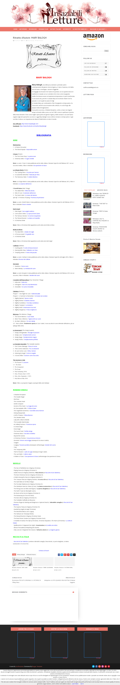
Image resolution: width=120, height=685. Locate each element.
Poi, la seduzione (34, 348)
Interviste (67, 29)
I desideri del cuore (34, 275)
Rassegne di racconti (97, 29)
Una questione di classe (40, 165)
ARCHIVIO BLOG (102, 190)
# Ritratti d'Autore (31, 554)
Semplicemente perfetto (31, 339)
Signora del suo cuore (35, 319)
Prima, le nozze (32, 346)
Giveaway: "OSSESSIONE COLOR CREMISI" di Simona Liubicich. (100, 229)
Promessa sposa (31, 424)
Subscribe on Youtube (91, 74)
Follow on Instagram (91, 67)
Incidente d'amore (29, 300)
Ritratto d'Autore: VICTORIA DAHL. (63, 567)
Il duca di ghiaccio (32, 310)
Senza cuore (24, 266)
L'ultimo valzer (27, 454)
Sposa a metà (29, 298)
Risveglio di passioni (33, 332)
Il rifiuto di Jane (32, 408)
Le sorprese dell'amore (25, 184)
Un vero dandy (31, 321)
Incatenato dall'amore (29, 193)
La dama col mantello (33, 218)
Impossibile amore (31, 149)
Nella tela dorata (29, 191)
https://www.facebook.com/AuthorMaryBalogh (33, 126)
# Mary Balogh (21, 554)
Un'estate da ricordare (41, 296)
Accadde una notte (51, 525)
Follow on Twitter (90, 70)
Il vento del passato (31, 252)
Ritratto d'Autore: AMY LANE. (20, 567)
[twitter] (93, 666)
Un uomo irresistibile (27, 287)
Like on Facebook (90, 63)
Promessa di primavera (37, 197)
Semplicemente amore (29, 335)
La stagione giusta (54, 530)
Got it (82, 684)
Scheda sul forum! (44, 550)
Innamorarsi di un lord (29, 307)
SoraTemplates (19, 666)
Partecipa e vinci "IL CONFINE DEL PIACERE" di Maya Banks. (100, 221)
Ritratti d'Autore (39, 40)
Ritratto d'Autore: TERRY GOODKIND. (43, 567)
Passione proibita (24, 445)
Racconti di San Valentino (52, 472)
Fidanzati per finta (34, 174)
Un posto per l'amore (33, 172)
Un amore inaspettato (34, 216)
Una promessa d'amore (33, 438)
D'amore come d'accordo (31, 355)
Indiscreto (24, 282)
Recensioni (33, 29)
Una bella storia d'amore (37, 410)
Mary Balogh (30, 40)
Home (15, 29)
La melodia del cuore (30, 268)
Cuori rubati (30, 316)
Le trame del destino (31, 195)
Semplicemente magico (30, 337)
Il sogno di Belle (29, 158)
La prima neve (32, 156)
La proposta (25, 362)
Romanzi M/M (43, 29)
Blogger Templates (37, 666)
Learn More (75, 684)
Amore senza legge (25, 440)
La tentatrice (29, 305)
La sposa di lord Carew (33, 213)
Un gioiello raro (29, 234)
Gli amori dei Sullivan (24, 259)
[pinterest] (108, 666)
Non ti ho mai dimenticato (29, 284)
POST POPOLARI (89, 190)
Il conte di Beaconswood (30, 248)
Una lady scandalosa (32, 303)
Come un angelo (31, 353)
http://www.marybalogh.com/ (30, 124)
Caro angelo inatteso (28, 211)
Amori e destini (26, 204)
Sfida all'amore (28, 415)
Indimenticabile (36, 294)
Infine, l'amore (32, 351)
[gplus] (99, 666)
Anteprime (23, 29)
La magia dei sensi (31, 406)
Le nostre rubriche (80, 29)
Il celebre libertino (32, 177)
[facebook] (96, 666)
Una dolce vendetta (29, 433)
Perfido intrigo (28, 431)
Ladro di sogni (28, 452)
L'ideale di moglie (29, 232)
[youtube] (105, 666)
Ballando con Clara (32, 250)
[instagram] (102, 666)
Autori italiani (55, 29)
